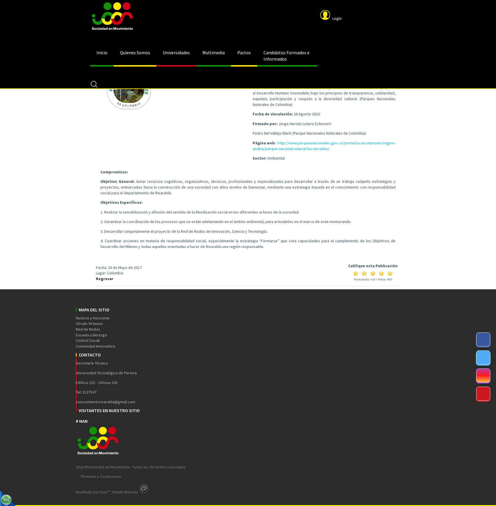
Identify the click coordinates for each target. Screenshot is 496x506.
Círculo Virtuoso (89, 323)
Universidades (176, 52)
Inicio (101, 52)
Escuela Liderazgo (91, 335)
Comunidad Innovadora (95, 346)
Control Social (88, 340)
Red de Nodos (88, 329)
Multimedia (213, 52)
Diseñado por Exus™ (93, 492)
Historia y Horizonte (93, 318)
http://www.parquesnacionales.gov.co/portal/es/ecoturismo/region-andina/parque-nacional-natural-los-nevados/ (324, 145)
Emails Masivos (125, 492)
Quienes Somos (135, 52)
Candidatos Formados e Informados (286, 56)
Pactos (244, 52)
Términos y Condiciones (100, 476)
